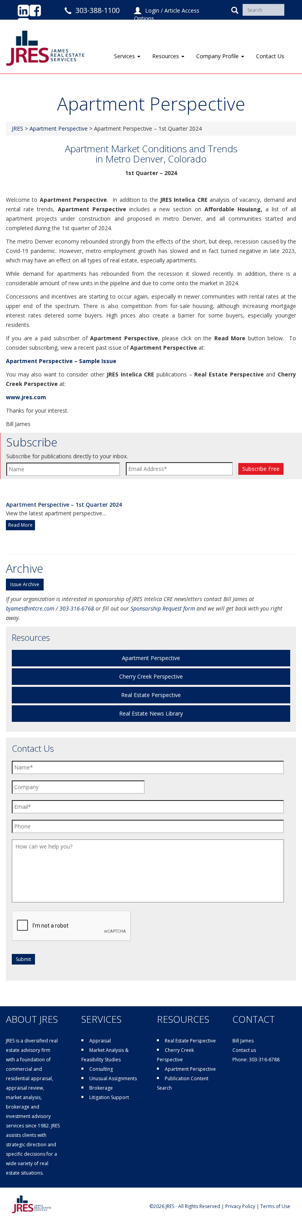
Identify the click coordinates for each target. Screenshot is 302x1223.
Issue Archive (24, 584)
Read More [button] (20, 525)
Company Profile (218, 56)
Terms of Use (275, 1206)
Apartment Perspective (58, 128)
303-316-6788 (264, 1059)
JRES (17, 128)
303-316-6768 (76, 608)
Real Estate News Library (151, 713)
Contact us (244, 1050)
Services (125, 56)
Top (283, 1204)
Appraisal (100, 1040)
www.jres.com (26, 397)
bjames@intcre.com (30, 608)
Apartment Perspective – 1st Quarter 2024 (64, 504)
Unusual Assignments (113, 1078)
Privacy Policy (240, 1206)
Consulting (101, 1069)
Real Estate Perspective (151, 695)
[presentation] (71, 926)
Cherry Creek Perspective (151, 676)
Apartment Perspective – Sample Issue (61, 361)
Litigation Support (109, 1097)
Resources (166, 56)
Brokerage (101, 1088)
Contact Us (270, 56)
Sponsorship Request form (163, 608)
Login (152, 10)
